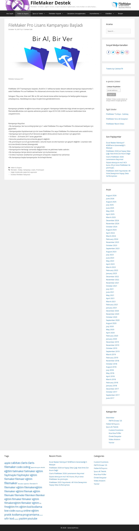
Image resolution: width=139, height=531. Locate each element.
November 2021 (112, 283)
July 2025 (110, 205)
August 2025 (111, 202)
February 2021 (112, 304)
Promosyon (40, 170)
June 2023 (110, 258)
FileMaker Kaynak (55, 13)
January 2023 (111, 273)
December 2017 (112, 389)
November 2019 (112, 345)
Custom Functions (116, 430)
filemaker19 (34, 484)
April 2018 (110, 376)
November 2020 (112, 314)
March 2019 (111, 354)
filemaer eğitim (23, 479)
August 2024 (111, 230)
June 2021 (110, 292)
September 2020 (112, 320)
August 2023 (111, 251)
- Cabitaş (124, 114)
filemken (30, 495)
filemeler (20, 495)
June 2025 (110, 208)
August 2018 (111, 367)
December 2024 (112, 220)
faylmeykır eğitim (27, 475)
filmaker (17, 499)
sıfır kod (9, 518)
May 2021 (110, 295)
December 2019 (112, 342)
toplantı (16, 519)
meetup (19, 510)
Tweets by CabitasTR (114, 68)
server (41, 515)
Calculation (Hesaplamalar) (76, 13)
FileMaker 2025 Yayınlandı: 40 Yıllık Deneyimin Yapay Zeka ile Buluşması (118, 173)
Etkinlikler (108, 13)
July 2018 (110, 370)
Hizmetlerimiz (94, 13)
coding (26, 467)
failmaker (18, 471)
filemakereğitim (33, 487)
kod (29, 506)
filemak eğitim (32, 491)
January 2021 (111, 308)
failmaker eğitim (33, 471)
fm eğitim (21, 506)
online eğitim (31, 510)
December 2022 (112, 276)
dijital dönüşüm (35, 467)
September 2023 (112, 248)
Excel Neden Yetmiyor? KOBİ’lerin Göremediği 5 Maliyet (115, 145)
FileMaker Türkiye (113, 114)
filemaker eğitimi (14, 491)
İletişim (120, 13)
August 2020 (111, 323)
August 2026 (111, 195)
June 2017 (110, 398)
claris (24, 463)
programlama (31, 514)
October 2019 (111, 348)
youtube (32, 518)
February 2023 (112, 270)
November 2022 (112, 279)
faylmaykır (10, 475)
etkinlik (42, 467)
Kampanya (26, 170)
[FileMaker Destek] (17, 5)
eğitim (8, 471)
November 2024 (112, 223)
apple (7, 463)
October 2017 (111, 392)
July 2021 (110, 289)
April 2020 (110, 332)
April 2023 (110, 264)
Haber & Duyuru (23, 13)
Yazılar (111, 442)
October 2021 (111, 286)
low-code (9, 510)
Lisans (33, 170)
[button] (45, 13)
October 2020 (111, 317)
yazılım (23, 518)
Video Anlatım (114, 439)
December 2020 (112, 311)
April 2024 (110, 233)
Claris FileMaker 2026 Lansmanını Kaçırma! (66, 473)
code (19, 467)
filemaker (14, 170)
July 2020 (110, 326)
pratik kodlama (13, 514)
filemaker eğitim (14, 487)
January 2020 (111, 339)
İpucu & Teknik (38, 13)
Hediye (20, 170)
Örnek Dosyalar (115, 436)
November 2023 (112, 242)
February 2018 (112, 382)
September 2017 (112, 395)
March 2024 (111, 236)
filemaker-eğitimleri (23, 484)
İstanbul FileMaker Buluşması (20, 175)
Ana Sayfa (9, 13)
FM (40, 503)
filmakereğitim (12, 503)
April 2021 (110, 298)
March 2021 (111, 301)
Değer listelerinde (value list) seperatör (24, 172)
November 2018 (112, 360)
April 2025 (110, 214)
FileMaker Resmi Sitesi (115, 124)
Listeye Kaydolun (113, 86)
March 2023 (111, 267)
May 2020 (110, 329)
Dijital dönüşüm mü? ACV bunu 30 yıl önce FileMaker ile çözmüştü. (118, 165)
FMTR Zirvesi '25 (115, 420)
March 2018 (111, 379)
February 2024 (112, 239)
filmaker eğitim (30, 499)
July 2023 (110, 254)
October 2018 (111, 364)
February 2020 (112, 336)
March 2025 (111, 217)
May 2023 (110, 261)
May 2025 (110, 211)
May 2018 (110, 373)
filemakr (9, 495)
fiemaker (9, 479)
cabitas (15, 463)
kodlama (37, 506)
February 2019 (112, 357)
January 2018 (111, 385)
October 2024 (111, 226)
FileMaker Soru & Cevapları (117, 119)
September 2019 (112, 351)
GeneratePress (72, 528)
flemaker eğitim (30, 503)
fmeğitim (9, 506)
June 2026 (110, 198)
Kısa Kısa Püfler (115, 433)
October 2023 (111, 245)
